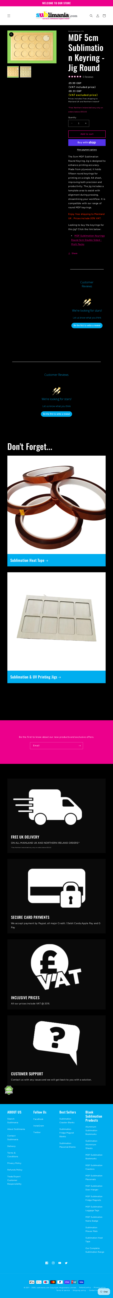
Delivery (11, 1146)
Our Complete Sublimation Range (94, 1250)
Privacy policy (100, 1287)
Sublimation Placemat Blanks (67, 1145)
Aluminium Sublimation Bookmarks (91, 1130)
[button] (9, 16)
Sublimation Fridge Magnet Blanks (66, 1133)
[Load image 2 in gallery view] (25, 71)
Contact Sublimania (12, 1138)
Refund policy (85, 1287)
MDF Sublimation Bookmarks (94, 1157)
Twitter (37, 1132)
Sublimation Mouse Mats (91, 1229)
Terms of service (63, 1290)
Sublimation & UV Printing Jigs (33, 677)
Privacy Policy (14, 1163)
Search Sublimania (12, 1121)
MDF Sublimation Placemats (94, 1177)
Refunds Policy (14, 1170)
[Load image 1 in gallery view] (13, 71)
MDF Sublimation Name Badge (94, 1219)
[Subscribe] (79, 745)
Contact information (97, 1290)
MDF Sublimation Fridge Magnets (94, 1198)
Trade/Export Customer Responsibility (14, 1180)
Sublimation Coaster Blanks (66, 1121)
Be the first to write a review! (87, 325)
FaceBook (38, 1119)
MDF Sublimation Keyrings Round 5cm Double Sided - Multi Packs (88, 240)
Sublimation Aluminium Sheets (91, 1145)
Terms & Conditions (12, 1155)
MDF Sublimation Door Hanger (94, 1188)
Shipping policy (79, 1290)
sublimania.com (43, 1288)
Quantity (72, 117)
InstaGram (38, 1126)
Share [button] (75, 253)
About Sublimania (16, 1129)
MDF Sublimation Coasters (94, 1167)
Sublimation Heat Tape (27, 560)
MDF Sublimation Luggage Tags (94, 1209)
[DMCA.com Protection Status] (6, 1094)
